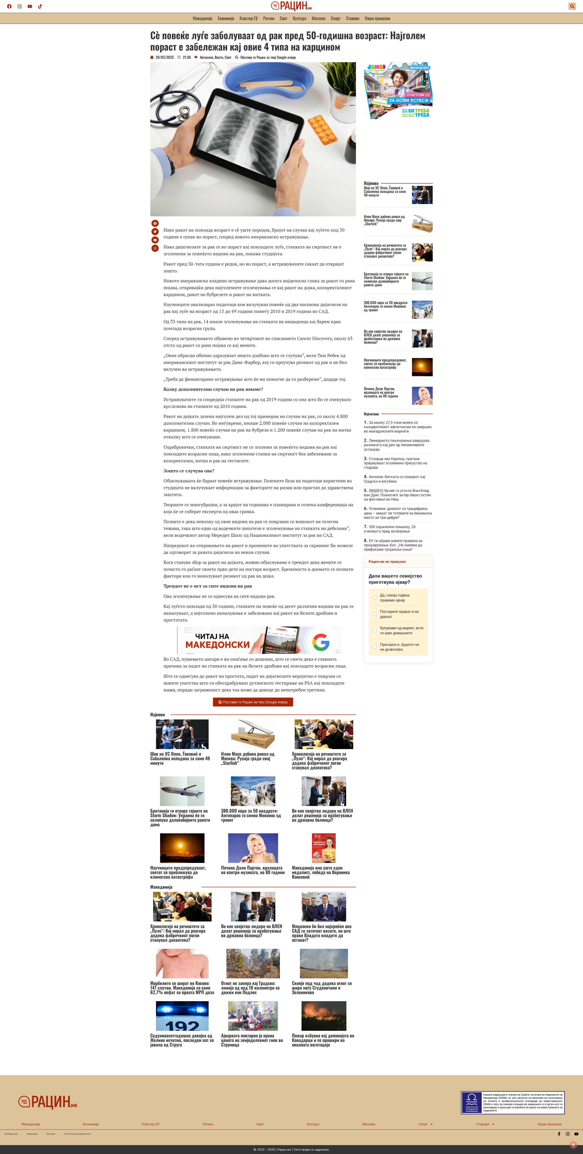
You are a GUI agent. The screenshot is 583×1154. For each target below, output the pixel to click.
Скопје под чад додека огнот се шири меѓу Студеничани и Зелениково (322, 987)
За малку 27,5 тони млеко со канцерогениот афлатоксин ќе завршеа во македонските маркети (398, 426)
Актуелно (206, 57)
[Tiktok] (40, 6)
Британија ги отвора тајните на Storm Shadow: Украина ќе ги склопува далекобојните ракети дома (180, 817)
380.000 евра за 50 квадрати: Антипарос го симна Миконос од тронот (251, 815)
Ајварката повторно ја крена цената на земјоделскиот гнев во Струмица (252, 1040)
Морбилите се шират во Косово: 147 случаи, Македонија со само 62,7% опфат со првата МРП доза (182, 987)
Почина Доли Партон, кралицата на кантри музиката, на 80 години (253, 869)
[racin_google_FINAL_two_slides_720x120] (259, 652)
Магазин (318, 18)
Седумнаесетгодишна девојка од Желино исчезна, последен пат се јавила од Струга (182, 1040)
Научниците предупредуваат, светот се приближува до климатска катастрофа (178, 872)
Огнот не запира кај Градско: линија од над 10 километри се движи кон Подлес (250, 987)
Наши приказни (377, 18)
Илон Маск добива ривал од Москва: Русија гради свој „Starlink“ (247, 758)
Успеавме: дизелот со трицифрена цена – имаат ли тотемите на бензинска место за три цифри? (398, 513)
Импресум (32, 1134)
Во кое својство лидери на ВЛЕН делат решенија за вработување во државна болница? (322, 815)
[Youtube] (29, 6)
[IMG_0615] (398, 117)
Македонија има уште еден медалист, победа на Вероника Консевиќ (321, 872)
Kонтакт (51, 1134)
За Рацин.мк (11, 1134)
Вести (219, 57)
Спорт (336, 18)
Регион (268, 18)
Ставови (352, 18)
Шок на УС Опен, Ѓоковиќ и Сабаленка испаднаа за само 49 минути (180, 758)
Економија (226, 18)
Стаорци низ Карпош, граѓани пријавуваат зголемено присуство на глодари (395, 463)
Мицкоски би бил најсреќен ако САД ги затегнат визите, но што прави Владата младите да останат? (321, 933)
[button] (572, 6)
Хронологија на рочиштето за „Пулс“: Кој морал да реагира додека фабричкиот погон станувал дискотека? (319, 760)
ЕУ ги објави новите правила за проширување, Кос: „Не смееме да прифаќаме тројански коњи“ (393, 545)
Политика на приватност (77, 1134)
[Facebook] (9, 6)
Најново (157, 714)
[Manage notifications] (573, 1145)
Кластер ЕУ (249, 18)
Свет (283, 18)
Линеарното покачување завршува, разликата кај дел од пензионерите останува (397, 444)
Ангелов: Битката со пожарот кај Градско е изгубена (394, 479)
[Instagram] (19, 6)
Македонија (202, 18)
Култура (299, 18)
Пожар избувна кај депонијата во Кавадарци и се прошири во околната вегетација (323, 1040)
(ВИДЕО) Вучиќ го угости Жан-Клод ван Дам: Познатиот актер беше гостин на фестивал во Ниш (397, 495)
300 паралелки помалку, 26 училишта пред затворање (390, 529)
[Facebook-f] (559, 1134)
